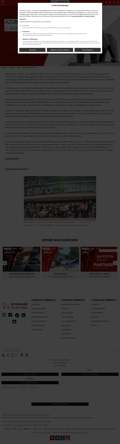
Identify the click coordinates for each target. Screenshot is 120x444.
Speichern (32, 50)
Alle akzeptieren (87, 50)
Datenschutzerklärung (77, 16)
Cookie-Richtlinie (90, 16)
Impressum (22, 19)
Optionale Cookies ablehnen (60, 50)
